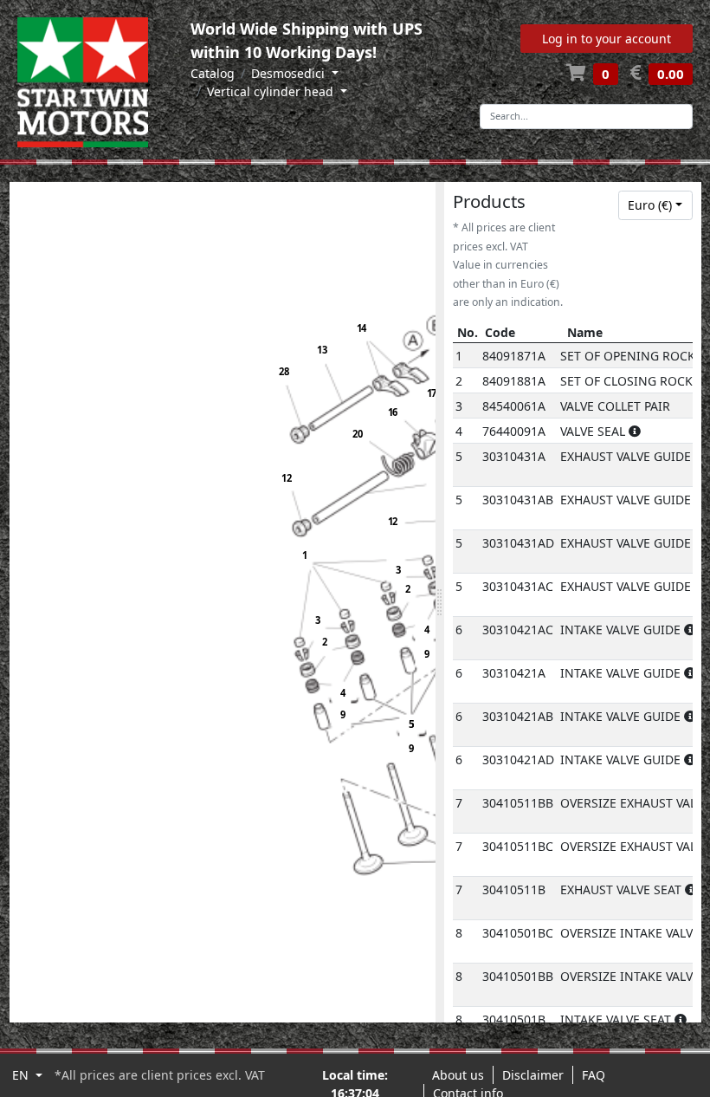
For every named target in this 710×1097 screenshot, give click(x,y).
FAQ (593, 1075)
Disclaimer (533, 1075)
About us (458, 1075)
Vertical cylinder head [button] (272, 91)
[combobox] (655, 205)
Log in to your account (606, 38)
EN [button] (22, 1075)
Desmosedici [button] (289, 73)
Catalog (212, 73)
